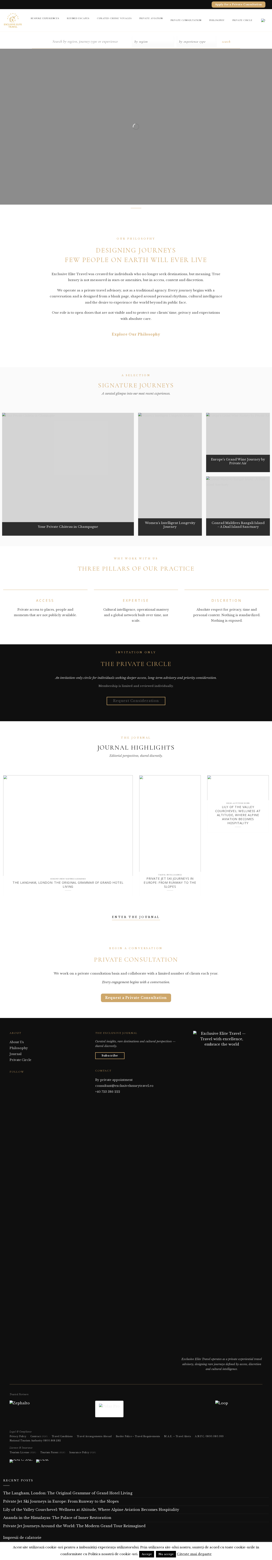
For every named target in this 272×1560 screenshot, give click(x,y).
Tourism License (23, 1452)
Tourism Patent (52, 1452)
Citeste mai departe (194, 1554)
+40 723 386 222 (107, 1092)
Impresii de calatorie (22, 1537)
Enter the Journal (136, 917)
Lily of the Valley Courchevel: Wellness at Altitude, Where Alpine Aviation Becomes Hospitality (238, 815)
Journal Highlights (136, 748)
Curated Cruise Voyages (114, 18)
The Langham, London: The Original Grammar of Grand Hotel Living (68, 885)
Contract (39, 1436)
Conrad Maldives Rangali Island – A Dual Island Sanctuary (238, 525)
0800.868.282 (52, 1440)
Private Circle (242, 20)
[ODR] (42, 1462)
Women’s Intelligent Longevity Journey (170, 525)
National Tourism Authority (26, 1440)
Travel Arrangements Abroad (94, 1436)
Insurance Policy (82, 1452)
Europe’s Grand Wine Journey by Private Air (238, 461)
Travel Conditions (62, 1436)
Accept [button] (147, 1554)
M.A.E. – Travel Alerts (177, 1436)
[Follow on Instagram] (17, 1080)
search (226, 41)
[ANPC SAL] (21, 1462)
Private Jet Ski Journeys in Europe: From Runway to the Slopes (170, 882)
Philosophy (217, 20)
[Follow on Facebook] (12, 1080)
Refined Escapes (78, 18)
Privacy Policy (18, 1436)
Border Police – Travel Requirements (138, 1436)
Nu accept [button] (166, 1554)
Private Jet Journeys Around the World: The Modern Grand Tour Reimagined (74, 1526)
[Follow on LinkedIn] (22, 1080)
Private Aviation (151, 18)
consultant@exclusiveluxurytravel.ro (124, 1086)
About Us (17, 1042)
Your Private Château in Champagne (68, 527)
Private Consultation (186, 20)
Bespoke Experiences (45, 18)
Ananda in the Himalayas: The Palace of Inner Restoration (57, 1518)
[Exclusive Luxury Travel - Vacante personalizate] (13, 20)
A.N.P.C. (200, 1436)
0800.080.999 (214, 1436)
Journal (15, 1054)
